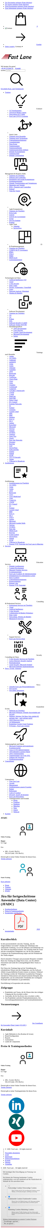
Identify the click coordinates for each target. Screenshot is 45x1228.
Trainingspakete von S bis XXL (19, 755)
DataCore (12, 396)
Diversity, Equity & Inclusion (19, 795)
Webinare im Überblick (17, 711)
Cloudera (12, 385)
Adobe (11, 356)
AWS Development (19, 328)
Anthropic (12, 360)
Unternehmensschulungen (17, 140)
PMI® (11, 256)
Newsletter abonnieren (16, 690)
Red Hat (12, 444)
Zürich (15, 810)
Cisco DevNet (18, 330)
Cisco (11, 381)
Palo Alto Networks (15, 440)
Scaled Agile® (14, 535)
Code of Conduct (15, 793)
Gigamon (12, 410)
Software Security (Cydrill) (18, 323)
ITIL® (11, 254)
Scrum (11, 219)
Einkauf (11, 189)
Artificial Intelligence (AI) (17, 280)
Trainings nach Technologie (18, 138)
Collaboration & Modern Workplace (21, 613)
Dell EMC (12, 398)
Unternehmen (9, 761)
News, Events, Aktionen (13, 668)
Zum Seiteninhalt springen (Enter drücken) (19, 8)
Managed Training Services (18, 570)
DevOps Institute (14, 220)
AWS (11, 371)
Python (11, 319)
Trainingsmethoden (15, 148)
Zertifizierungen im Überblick (19, 483)
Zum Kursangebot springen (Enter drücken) (19, 6)
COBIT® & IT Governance (18, 250)
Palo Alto (12, 529)
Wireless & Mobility (15, 293)
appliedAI (12, 362)
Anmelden (8, 1164)
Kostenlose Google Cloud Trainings (21, 724)
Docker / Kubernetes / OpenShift (20, 287)
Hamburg (16, 804)
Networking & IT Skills (17, 114)
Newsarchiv (13, 689)
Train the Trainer (14, 191)
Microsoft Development (21, 334)
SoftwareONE (14, 450)
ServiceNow (17, 228)
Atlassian (16, 226)
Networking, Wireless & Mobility (20, 617)
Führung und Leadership (17, 177)
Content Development (16, 568)
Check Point (13, 379)
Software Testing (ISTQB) (18, 325)
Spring (15, 336)
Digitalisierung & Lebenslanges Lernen (22, 576)
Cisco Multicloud (15, 496)
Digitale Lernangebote (16, 155)
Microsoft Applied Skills (17, 523)
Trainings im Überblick (16, 176)
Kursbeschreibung (11, 909)
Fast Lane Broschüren (16, 797)
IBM (10, 415)
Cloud (11, 282)
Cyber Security (14, 284)
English (38, 44)
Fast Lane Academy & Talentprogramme (22, 574)
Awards (11, 783)
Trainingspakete (14, 146)
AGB (7, 1155)
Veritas (11, 459)
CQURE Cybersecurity (17, 391)
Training (8, 92)
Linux (11, 289)
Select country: (10, 46)
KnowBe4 (12, 425)
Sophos (11, 452)
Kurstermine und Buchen (13, 913)
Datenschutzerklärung (12, 1158)
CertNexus (12, 377)
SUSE (11, 455)
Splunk (11, 453)
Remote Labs (13, 583)
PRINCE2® (13, 258)
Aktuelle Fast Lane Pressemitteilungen (22, 687)
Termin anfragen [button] (6, 859)
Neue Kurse (13, 144)
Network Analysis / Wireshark (19, 291)
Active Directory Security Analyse (20, 661)
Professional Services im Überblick (20, 605)
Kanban (11, 222)
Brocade (12, 375)
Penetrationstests (14, 663)
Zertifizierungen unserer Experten (20, 787)
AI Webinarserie (14, 722)
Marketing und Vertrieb (17, 185)
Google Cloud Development (22, 332)
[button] (19, 46)
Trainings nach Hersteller (17, 136)
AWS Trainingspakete (16, 754)
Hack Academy (14, 578)
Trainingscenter (14, 154)
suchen (3, 70)
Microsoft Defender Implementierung (21, 666)
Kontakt (18, 68)
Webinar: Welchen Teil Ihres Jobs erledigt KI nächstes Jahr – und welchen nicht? (24, 717)
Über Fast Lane (14, 781)
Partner (11, 789)
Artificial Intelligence (16, 609)
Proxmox (12, 442)
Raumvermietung (15, 581)
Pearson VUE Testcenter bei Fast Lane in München (26, 544)
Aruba (11, 366)
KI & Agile (13, 213)
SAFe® (11, 215)
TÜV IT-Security (15, 457)
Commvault (13, 387)
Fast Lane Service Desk (17, 639)
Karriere (7, 814)
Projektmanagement (15, 181)
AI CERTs (12, 358)
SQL (10, 321)
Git (10, 315)
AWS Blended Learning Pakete (19, 752)
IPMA (11, 252)
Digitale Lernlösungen (16, 566)
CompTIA (12, 389)
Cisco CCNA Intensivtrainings (19, 750)
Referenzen (13, 791)
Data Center (13, 285)
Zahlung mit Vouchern (16, 757)
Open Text (12, 436)
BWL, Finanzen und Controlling (20, 187)
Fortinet (11, 408)
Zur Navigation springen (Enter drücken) (18, 2)
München (16, 806)
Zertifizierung (9, 463)
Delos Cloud (13, 400)
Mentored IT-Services (16, 619)
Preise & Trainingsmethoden (14, 911)
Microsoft (12, 427)
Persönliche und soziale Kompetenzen (21, 179)
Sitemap (7, 1162)
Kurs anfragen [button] (5, 882)
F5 (10, 406)
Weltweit (16, 812)
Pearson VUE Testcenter (17, 585)
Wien (15, 808)
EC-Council (13, 402)
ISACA (11, 419)
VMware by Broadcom (17, 461)
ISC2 (11, 421)
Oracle (11, 438)
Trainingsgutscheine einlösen (18, 150)
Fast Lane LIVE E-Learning (18, 116)
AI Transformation (15, 111)
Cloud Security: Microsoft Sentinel (20, 665)
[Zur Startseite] (16, 64)
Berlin (15, 800)
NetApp (12, 429)
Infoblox (12, 417)
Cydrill (11, 394)
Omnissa (12, 434)
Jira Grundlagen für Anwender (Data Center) (22, 1024)
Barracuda (12, 373)
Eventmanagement (15, 572)
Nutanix (12, 431)
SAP (10, 446)
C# (10, 317)
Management (13, 785)
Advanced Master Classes (17, 112)
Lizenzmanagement (15, 260)
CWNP (11, 392)
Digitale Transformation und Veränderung (23, 183)
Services (8, 546)
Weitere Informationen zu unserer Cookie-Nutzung (19, 1219)
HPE (10, 413)
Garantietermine (14, 142)
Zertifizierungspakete (16, 759)
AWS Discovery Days (16, 720)
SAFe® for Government (17, 217)
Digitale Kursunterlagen (17, 152)
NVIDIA (12, 432)
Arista (11, 364)
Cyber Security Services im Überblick (21, 659)
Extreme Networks (15, 404)
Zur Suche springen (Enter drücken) (17, 4)
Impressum (8, 1157)
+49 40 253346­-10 (7, 68)
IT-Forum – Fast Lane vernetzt (19, 726)
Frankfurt (16, 802)
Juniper (11, 423)
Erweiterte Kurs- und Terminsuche (12, 89)
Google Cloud (14, 411)
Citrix (11, 383)
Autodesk (12, 370)
